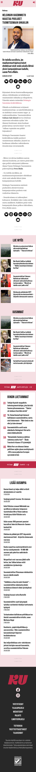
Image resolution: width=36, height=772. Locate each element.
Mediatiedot (18, 711)
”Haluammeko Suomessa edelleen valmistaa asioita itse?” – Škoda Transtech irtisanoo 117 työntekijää (19, 440)
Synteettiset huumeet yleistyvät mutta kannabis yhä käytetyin (23, 362)
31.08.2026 (7, 494)
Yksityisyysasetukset (18, 729)
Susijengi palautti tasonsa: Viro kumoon (17, 499)
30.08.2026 (7, 502)
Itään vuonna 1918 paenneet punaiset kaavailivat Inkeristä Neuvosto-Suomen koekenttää (17, 524)
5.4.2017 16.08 (30, 76)
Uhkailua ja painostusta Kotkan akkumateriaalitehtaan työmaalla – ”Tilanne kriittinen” (23, 248)
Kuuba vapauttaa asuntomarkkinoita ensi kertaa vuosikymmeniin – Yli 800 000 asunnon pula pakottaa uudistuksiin (18, 550)
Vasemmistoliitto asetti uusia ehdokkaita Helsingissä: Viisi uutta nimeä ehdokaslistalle (18, 430)
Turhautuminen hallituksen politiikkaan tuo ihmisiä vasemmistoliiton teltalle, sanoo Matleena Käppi (18, 617)
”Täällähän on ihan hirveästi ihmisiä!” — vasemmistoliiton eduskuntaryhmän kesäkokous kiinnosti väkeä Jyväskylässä (18, 585)
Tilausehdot (18, 732)
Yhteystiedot (18, 704)
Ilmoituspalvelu (18, 719)
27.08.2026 (7, 597)
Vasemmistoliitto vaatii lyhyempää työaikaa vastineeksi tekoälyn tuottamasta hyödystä (18, 605)
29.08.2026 (7, 530)
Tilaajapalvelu (18, 708)
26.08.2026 (7, 638)
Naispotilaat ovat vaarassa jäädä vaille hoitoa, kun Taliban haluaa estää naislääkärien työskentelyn (17, 562)
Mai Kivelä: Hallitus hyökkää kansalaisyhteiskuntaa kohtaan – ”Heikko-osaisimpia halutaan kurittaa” (23, 264)
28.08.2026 (7, 542)
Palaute (18, 715)
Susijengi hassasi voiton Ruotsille (15, 595)
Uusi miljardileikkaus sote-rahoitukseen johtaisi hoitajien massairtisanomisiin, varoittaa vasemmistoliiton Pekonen (17, 645)
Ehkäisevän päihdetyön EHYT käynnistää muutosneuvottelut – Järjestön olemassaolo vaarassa (23, 294)
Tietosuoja (18, 725)
